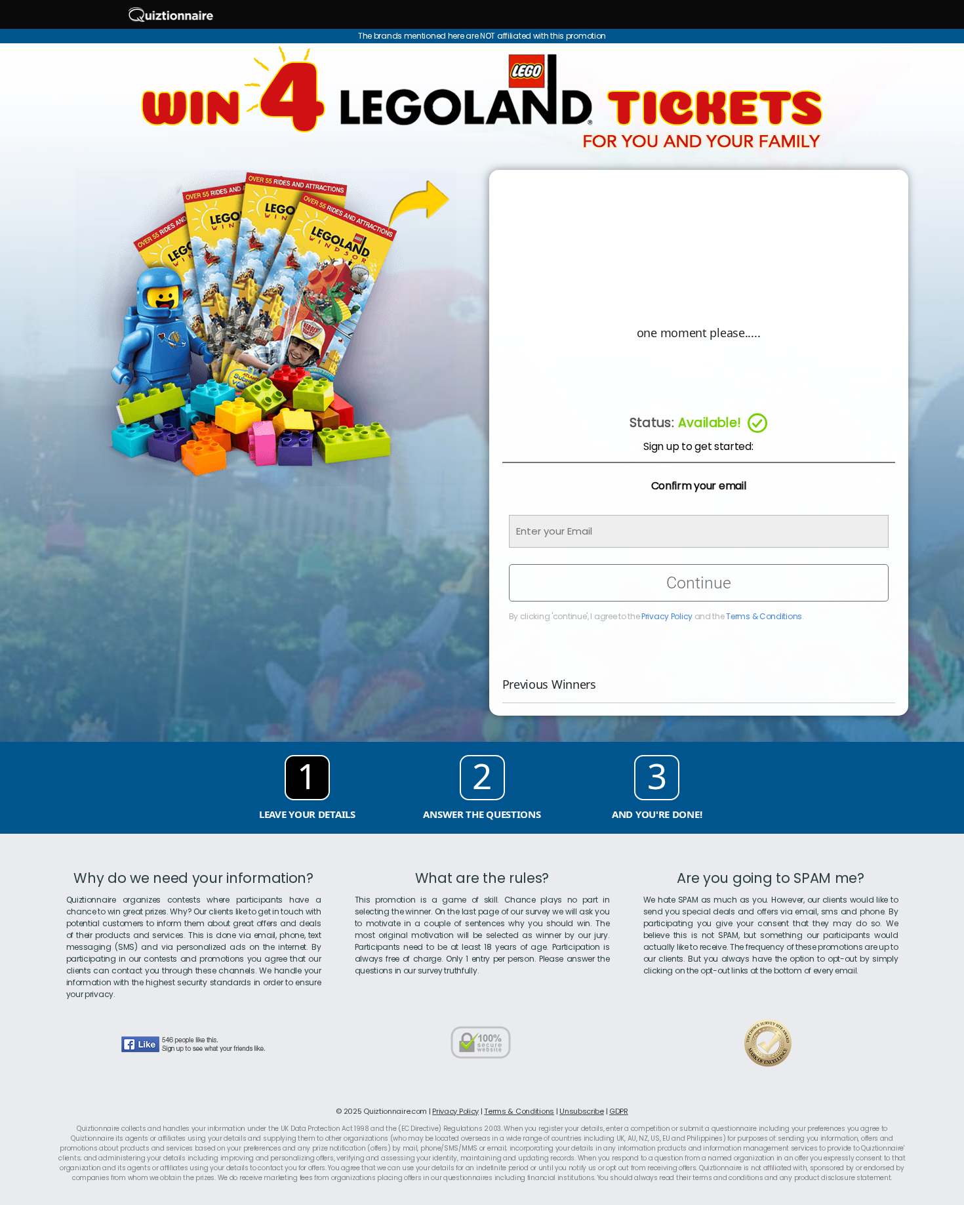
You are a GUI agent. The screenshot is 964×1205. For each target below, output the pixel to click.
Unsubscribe (581, 1111)
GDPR (618, 1111)
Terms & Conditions (764, 616)
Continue (698, 582)
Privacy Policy (667, 616)
